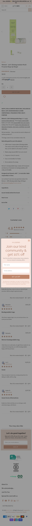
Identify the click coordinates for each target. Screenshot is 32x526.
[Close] (29, 240)
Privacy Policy (23, 284)
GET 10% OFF (16, 277)
